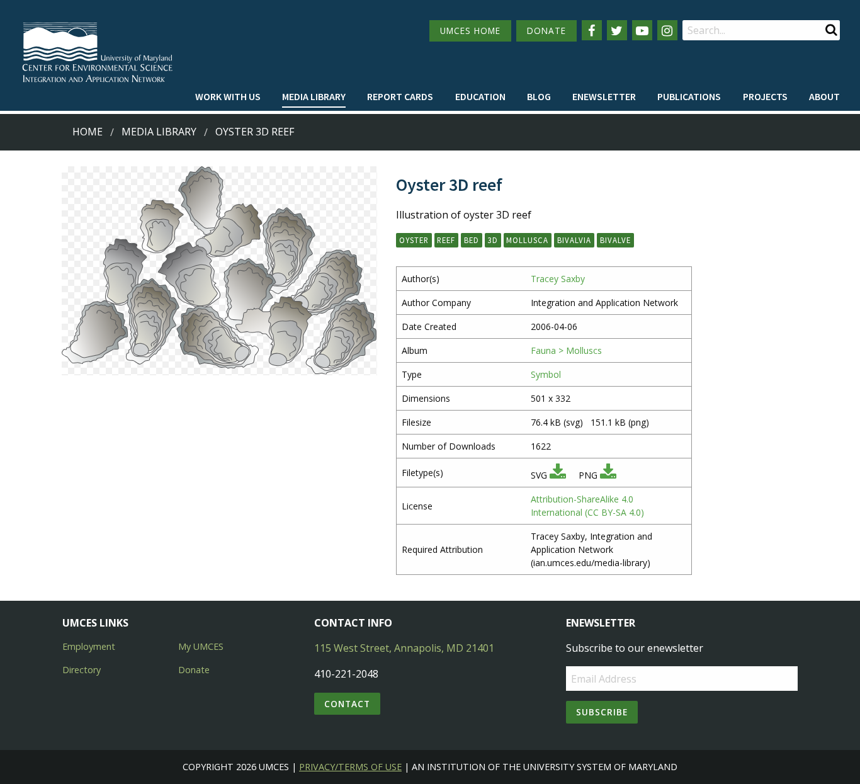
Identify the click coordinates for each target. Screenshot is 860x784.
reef (446, 240)
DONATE (546, 31)
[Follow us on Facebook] (592, 30)
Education (480, 96)
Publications (689, 96)
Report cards (400, 96)
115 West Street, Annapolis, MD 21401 (404, 648)
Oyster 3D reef (254, 132)
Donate (194, 670)
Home (87, 132)
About (824, 96)
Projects (765, 96)
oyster (414, 240)
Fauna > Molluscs (566, 350)
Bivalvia (574, 240)
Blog (539, 96)
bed (471, 240)
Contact (347, 704)
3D (493, 240)
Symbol (546, 374)
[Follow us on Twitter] (617, 30)
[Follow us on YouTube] (642, 30)
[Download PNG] (608, 475)
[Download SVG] (558, 475)
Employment (88, 646)
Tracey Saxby (558, 279)
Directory (81, 670)
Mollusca (527, 240)
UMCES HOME (470, 31)
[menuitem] (228, 97)
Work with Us (228, 96)
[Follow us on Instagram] (667, 30)
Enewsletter (604, 96)
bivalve (615, 240)
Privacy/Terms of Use (350, 767)
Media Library (314, 96)
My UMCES (200, 646)
